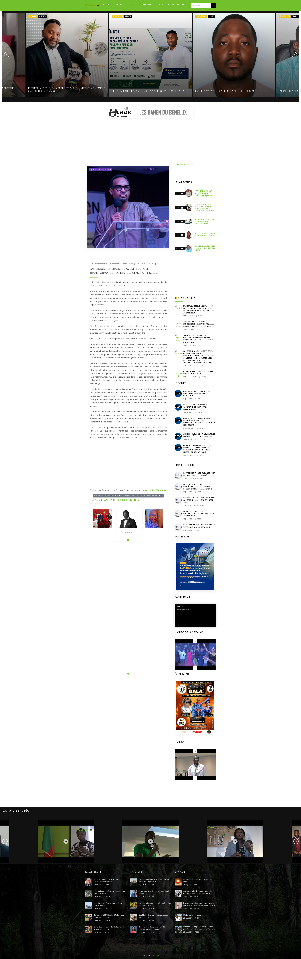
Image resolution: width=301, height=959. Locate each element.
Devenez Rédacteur (186, 165)
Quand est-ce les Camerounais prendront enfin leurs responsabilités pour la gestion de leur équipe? (199, 421)
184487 (201, 505)
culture (130, 5)
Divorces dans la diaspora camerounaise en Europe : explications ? (195, 407)
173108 (199, 519)
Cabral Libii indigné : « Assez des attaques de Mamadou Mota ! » (229, 91)
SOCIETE (44, 16)
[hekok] (150, 112)
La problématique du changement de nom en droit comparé (199, 474)
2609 (152, 932)
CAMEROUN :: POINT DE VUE (101, 170)
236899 (199, 478)
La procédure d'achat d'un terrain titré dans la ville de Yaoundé (199, 526)
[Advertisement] (150, 136)
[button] (213, 5)
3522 (108, 908)
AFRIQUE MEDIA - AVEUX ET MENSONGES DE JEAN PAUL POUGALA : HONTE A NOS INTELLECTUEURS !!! (198, 324)
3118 (152, 920)
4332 (152, 885)
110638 (201, 366)
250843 (201, 428)
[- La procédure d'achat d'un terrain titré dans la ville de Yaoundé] (178, 527)
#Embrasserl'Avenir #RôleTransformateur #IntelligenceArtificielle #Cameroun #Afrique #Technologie (128, 496)
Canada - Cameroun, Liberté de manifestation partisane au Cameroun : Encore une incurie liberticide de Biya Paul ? (197, 448)
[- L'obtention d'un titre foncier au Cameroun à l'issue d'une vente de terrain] (178, 500)
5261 (198, 908)
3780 (108, 897)
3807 (198, 932)
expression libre (145, 5)
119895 (199, 345)
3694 (152, 908)
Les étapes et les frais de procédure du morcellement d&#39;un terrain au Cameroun (197, 486)
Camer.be (155, 955)
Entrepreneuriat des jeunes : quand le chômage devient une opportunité (197, 892)
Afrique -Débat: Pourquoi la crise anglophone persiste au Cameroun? (198, 393)
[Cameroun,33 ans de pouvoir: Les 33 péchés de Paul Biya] (178, 373)
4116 (152, 897)
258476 (199, 412)
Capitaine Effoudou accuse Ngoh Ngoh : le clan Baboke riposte (154, 880)
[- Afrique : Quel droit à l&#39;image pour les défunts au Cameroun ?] (178, 436)
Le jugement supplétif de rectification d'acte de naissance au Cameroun (198, 513)
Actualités (117, 5)
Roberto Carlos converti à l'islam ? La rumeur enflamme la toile (108, 880)
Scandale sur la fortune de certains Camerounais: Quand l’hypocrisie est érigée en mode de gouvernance (198, 338)
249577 (203, 439)
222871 (200, 316)
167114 (198, 530)
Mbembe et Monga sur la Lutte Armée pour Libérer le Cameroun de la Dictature (199, 927)
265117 (199, 399)
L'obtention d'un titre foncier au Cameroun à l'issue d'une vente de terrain (198, 500)
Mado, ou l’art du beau (192, 915)
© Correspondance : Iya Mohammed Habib (109, 264)
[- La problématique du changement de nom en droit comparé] (178, 475)
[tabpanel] (102, 518)
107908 (203, 377)
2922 (108, 932)
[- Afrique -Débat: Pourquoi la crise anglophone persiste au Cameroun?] (178, 393)
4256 (198, 918)
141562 (201, 329)
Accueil (106, 5)
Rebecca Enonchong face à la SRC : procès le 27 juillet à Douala (152, 928)
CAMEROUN (35, 16)
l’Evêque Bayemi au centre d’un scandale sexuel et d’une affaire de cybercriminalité (199, 904)
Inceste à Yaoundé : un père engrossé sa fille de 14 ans (142, 91)
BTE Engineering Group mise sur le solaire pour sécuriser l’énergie (65, 91)
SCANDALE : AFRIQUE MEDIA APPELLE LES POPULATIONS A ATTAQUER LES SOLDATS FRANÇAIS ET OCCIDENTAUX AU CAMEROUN (198, 309)
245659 (201, 455)
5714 (198, 897)
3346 (108, 920)
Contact (160, 5)
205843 (199, 492)
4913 (108, 885)
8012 (198, 885)
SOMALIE (284, 16)
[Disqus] (128, 576)
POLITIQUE (212, 16)
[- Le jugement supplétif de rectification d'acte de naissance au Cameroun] (178, 513)
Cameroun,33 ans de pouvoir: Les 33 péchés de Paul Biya (199, 372)
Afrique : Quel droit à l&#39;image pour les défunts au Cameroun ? (199, 435)
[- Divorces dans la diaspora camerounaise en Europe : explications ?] (178, 407)
